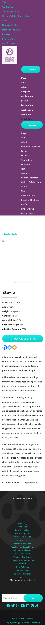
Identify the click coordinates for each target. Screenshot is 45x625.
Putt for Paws (8, 43)
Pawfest (6, 34)
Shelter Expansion (11, 11)
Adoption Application (31, 146)
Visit (4, 2)
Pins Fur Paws (8, 38)
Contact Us (7, 6)
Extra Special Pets (22, 530)
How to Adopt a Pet (22, 533)
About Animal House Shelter (22, 547)
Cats (23, 82)
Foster (24, 100)
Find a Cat (22, 526)
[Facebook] (4, 347)
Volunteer (26, 114)
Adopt (24, 86)
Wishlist (22, 563)
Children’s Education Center (15, 15)
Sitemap (30, 618)
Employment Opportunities (22, 560)
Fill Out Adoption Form (23, 338)
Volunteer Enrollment (23, 557)
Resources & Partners (23, 574)
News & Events (9, 25)
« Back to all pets (9, 234)
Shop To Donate (22, 567)
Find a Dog (22, 523)
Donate (32, 69)
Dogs (23, 77)
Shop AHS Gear (22, 570)
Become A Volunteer (22, 543)
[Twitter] (9, 347)
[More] (14, 347)
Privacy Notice (18, 618)
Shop (4, 20)
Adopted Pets (22, 540)
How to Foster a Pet (22, 536)
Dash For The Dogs (11, 29)
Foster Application (22, 553)
